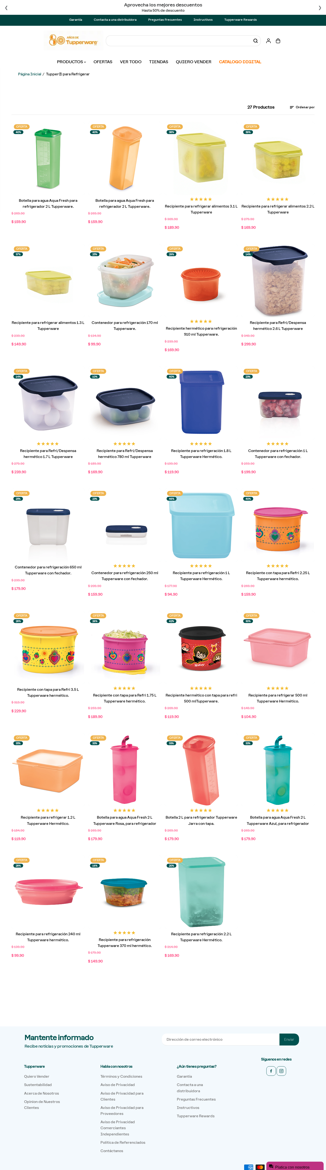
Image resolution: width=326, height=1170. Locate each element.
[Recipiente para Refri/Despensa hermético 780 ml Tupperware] (124, 403)
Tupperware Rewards (240, 19)
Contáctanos (111, 1151)
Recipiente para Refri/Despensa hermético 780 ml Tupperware (125, 454)
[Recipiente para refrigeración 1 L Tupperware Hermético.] (201, 525)
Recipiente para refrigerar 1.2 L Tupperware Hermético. (48, 820)
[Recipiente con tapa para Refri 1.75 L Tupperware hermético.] (124, 647)
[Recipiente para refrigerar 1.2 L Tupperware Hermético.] (48, 769)
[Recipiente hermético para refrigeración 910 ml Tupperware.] (201, 280)
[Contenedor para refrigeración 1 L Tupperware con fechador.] (278, 403)
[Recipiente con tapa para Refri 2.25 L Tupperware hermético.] (278, 525)
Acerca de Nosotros (41, 1093)
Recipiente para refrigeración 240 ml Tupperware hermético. (48, 937)
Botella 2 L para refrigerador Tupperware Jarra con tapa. (201, 820)
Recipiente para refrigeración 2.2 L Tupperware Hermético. (201, 937)
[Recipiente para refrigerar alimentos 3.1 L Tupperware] (201, 158)
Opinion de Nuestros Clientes (42, 1105)
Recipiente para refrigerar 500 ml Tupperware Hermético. (277, 698)
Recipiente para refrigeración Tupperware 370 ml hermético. (125, 943)
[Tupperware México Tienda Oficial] (73, 40)
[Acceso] (268, 40)
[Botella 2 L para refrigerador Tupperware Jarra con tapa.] (201, 769)
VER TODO (131, 61)
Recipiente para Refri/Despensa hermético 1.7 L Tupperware (48, 454)
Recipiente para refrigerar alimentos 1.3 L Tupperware (48, 326)
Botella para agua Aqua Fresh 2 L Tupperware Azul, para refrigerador (278, 820)
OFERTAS (103, 61)
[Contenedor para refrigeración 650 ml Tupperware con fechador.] (48, 525)
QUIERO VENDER (193, 61)
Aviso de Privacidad (117, 1085)
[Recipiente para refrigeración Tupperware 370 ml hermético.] (124, 892)
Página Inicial (29, 74)
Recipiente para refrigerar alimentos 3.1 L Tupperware (201, 209)
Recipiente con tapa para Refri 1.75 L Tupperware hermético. (125, 698)
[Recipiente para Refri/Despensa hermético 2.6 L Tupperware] (278, 280)
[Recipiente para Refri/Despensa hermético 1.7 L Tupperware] (48, 403)
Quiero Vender (36, 1076)
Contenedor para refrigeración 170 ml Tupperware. (125, 326)
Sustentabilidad (38, 1085)
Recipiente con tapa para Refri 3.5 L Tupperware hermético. (48, 692)
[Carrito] (278, 40)
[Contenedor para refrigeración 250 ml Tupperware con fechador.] (124, 525)
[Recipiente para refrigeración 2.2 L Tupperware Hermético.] (201, 892)
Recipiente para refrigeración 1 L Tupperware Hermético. (201, 576)
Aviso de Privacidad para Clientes (121, 1096)
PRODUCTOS (70, 61)
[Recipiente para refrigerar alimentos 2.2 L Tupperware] (278, 158)
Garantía (75, 19)
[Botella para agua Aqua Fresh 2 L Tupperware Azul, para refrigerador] (278, 769)
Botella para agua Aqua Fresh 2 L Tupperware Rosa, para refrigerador (124, 820)
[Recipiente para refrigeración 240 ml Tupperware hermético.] (48, 892)
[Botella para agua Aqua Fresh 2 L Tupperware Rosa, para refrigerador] (124, 769)
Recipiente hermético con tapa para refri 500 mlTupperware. (201, 698)
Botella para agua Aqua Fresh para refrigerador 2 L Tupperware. (48, 203)
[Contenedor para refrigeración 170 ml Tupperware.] (124, 280)
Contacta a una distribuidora (115, 19)
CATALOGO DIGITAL (240, 61)
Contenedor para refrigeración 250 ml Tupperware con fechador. (124, 576)
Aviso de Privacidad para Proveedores (121, 1111)
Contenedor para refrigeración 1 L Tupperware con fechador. (278, 454)
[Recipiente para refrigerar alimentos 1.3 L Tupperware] (48, 280)
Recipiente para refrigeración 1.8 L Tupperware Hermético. (201, 454)
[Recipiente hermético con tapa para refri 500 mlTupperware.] (201, 647)
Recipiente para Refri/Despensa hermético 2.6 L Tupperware (278, 326)
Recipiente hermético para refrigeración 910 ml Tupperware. (201, 331)
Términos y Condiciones (121, 1076)
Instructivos (203, 19)
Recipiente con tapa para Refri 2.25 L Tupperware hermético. (278, 576)
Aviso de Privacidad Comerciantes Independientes (117, 1128)
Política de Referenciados (122, 1142)
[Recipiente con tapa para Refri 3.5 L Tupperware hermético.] (48, 647)
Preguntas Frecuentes (165, 19)
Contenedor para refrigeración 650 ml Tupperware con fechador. (48, 570)
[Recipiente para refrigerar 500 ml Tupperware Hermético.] (278, 647)
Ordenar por (305, 107)
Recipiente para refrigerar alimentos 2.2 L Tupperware (278, 209)
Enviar (289, 1039)
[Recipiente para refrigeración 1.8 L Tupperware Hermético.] (201, 403)
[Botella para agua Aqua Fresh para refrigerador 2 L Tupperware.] (48, 158)
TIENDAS (158, 61)
